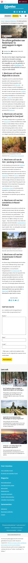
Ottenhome (12, 110)
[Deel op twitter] (13, 300)
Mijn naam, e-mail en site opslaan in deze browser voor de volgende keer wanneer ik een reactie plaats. (14, 353)
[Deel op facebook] (9, 300)
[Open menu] (25, 16)
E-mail (4, 344)
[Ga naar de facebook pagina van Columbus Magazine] (14, 12)
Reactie (4, 315)
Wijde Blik (17, 85)
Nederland (18, 65)
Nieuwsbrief (8, 15)
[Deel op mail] (15, 300)
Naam (4, 337)
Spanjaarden (5, 175)
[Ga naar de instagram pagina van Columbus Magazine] (17, 12)
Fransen (16, 175)
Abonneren (15, 15)
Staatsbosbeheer (21, 223)
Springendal (7, 121)
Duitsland (22, 165)
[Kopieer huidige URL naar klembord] (18, 300)
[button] (23, 2)
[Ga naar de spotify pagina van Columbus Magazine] (25, 12)
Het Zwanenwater (15, 270)
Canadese (23, 91)
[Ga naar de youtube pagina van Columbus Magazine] (22, 12)
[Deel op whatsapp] (11, 300)
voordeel (9, 97)
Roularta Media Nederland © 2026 (14, 534)
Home (2, 21)
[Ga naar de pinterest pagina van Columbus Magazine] (19, 12)
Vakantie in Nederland (10, 21)
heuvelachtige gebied (7, 188)
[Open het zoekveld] (20, 16)
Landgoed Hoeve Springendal (17, 156)
